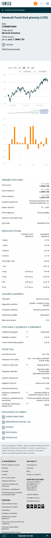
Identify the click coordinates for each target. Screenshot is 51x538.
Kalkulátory (6, 510)
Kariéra (4, 474)
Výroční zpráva (11, 432)
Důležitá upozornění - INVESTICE (9, 517)
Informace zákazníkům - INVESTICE (10, 528)
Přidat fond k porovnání (11, 49)
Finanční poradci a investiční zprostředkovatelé (12, 493)
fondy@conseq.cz (33, 498)
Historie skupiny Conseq (10, 465)
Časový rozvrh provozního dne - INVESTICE (13, 523)
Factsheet (9, 44)
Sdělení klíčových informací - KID (18, 421)
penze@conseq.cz (33, 501)
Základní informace (9, 481)
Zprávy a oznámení (34, 474)
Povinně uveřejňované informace (10, 485)
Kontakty (5, 471)
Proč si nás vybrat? (8, 478)
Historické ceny (11, 437)
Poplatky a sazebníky (9, 513)
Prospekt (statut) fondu (15, 416)
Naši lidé (5, 468)
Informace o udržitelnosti (11, 489)
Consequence (32, 465)
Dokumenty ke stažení (10, 507)
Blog (28, 471)
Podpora (6, 500)
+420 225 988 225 (33, 494)
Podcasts (30, 468)
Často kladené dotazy (10, 504)
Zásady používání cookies (11, 532)
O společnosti (9, 461)
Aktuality (32, 461)
